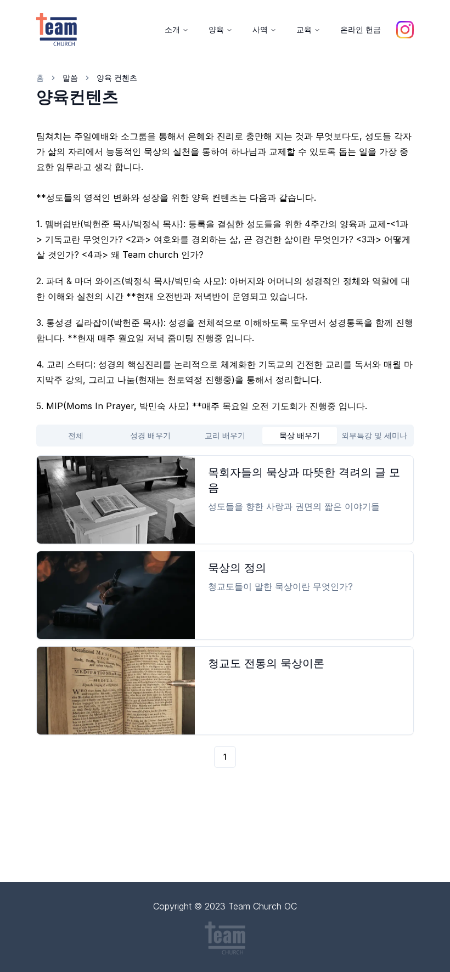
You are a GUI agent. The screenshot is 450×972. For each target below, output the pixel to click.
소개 (172, 29)
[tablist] (225, 436)
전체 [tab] (75, 435)
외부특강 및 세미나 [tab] (374, 435)
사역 (260, 29)
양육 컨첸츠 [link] (117, 77)
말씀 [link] (70, 77)
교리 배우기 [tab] (225, 435)
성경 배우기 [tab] (150, 435)
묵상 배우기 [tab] (299, 435)
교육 (304, 29)
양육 (216, 29)
